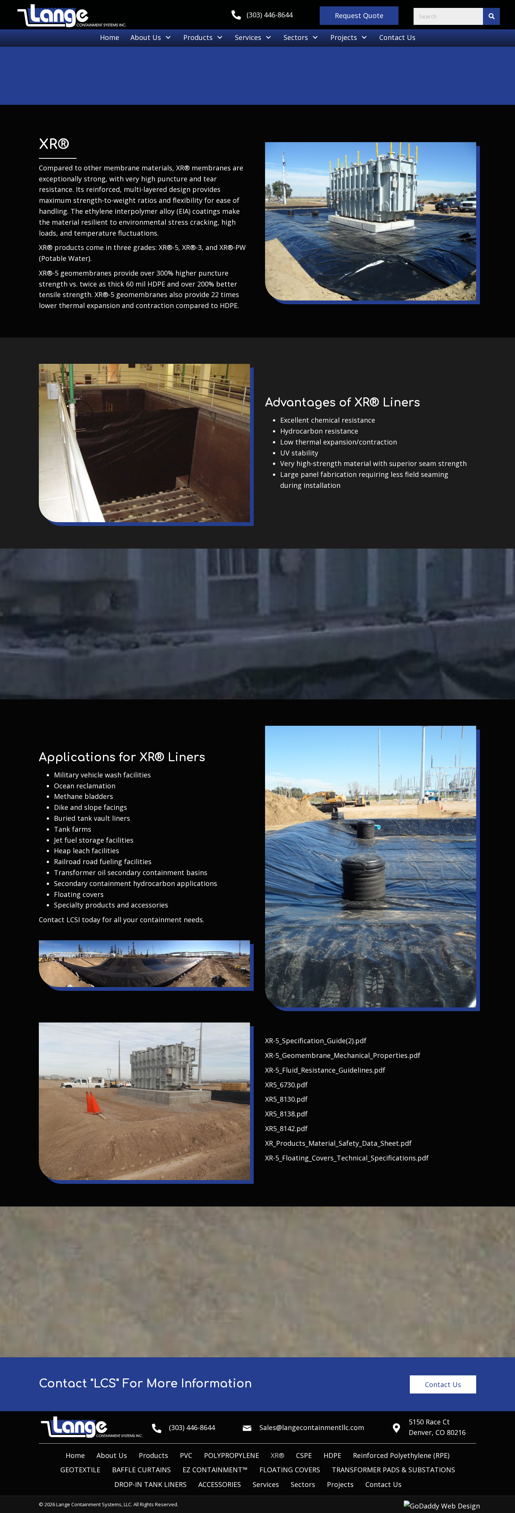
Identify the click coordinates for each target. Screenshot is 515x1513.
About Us (112, 1455)
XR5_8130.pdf (286, 1099)
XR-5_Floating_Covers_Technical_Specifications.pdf (347, 1157)
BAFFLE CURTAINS (141, 1469)
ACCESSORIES (219, 1484)
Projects (340, 1484)
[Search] (491, 16)
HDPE (332, 1455)
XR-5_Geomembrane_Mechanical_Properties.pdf (342, 1055)
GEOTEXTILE (80, 1469)
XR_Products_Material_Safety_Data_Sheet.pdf (338, 1143)
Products (153, 1455)
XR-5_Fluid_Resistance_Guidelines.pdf (325, 1070)
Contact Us (383, 1484)
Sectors (303, 1484)
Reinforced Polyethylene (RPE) (401, 1455)
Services (266, 1484)
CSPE (304, 1455)
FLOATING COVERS (289, 1469)
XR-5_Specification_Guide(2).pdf (315, 1040)
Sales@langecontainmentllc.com (311, 1427)
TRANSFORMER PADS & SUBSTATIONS (393, 1469)
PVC (186, 1455)
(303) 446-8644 (270, 14)
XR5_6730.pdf (286, 1084)
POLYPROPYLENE (231, 1455)
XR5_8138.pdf (286, 1113)
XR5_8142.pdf (286, 1128)
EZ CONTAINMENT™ (215, 1469)
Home (75, 1455)
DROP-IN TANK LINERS (150, 1484)
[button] (359, 15)
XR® (277, 1455)
